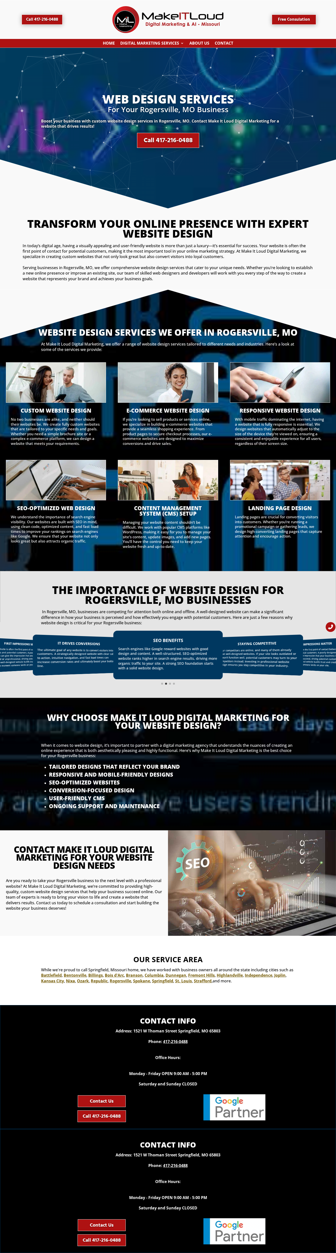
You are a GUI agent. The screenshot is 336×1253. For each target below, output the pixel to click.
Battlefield (51, 975)
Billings (95, 975)
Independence (258, 975)
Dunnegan (176, 975)
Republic (99, 981)
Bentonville (75, 975)
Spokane (141, 981)
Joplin (280, 975)
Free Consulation (294, 19)
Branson (134, 975)
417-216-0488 (175, 1041)
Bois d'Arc (114, 975)
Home (109, 44)
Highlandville (230, 975)
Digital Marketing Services (149, 44)
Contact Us (102, 1101)
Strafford (203, 981)
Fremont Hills (201, 975)
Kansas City (52, 981)
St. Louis (183, 981)
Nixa (70, 981)
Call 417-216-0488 (42, 19)
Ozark (83, 981)
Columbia (154, 975)
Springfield (162, 981)
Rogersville (120, 981)
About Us (199, 44)
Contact (224, 44)
